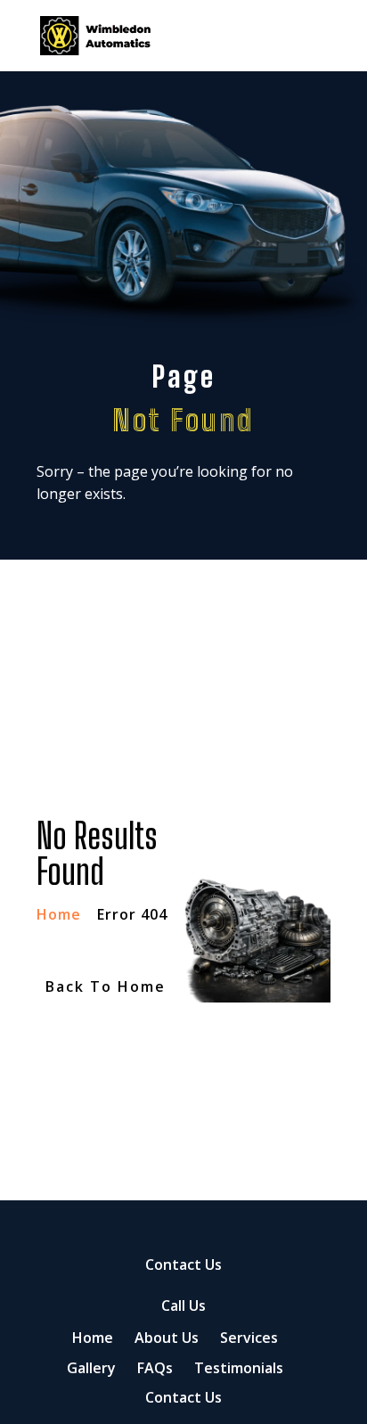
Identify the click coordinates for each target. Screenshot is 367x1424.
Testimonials (238, 1368)
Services (249, 1337)
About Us (167, 1337)
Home (92, 1337)
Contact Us (183, 1397)
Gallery (91, 1368)
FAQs (155, 1368)
